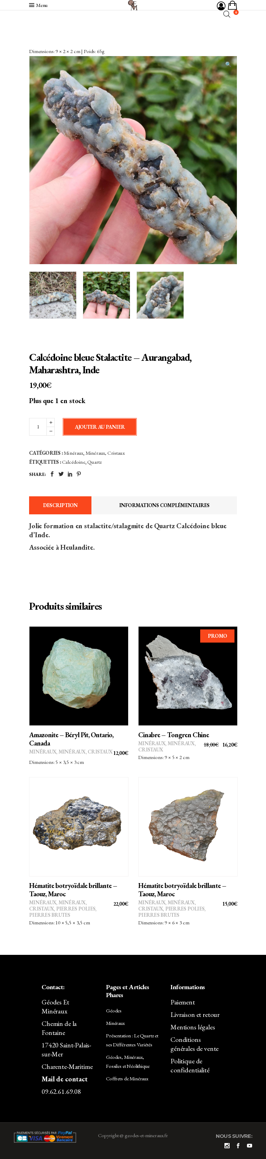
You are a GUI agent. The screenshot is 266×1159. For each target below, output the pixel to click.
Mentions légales (192, 1026)
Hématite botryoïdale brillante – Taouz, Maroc (73, 889)
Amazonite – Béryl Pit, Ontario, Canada (71, 739)
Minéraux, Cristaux (105, 453)
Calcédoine (73, 462)
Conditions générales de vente (194, 1044)
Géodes (114, 1010)
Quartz (94, 462)
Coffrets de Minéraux (127, 1078)
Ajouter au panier (100, 427)
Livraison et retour (195, 1014)
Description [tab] (60, 505)
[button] (228, 64)
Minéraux (73, 453)
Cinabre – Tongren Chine (173, 734)
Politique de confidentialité (190, 1065)
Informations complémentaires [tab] (164, 505)
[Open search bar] (226, 14)
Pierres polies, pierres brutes (62, 911)
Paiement (182, 1002)
